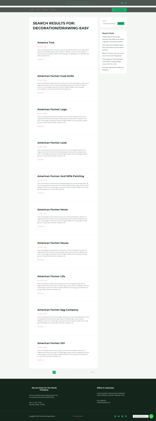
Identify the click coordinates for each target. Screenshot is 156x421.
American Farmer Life (51, 276)
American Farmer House (52, 242)
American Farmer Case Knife (55, 75)
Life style (39, 46)
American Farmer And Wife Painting (60, 176)
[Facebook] (115, 416)
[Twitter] (119, 416)
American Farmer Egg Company (57, 309)
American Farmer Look (52, 142)
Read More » (40, 59)
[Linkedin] (126, 416)
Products (53, 10)
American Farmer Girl (51, 343)
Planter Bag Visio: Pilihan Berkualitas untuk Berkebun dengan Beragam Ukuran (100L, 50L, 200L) (112, 61)
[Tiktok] (126, 3)
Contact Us (45, 10)
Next (93, 372)
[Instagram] (122, 3)
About (38, 10)
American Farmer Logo (52, 109)
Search (104, 21)
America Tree (45, 42)
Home (32, 10)
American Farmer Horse (52, 209)
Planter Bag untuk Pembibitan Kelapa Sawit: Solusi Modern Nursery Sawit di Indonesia (113, 47)
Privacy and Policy (78, 416)
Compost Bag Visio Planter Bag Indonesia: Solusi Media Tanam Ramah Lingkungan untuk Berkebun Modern (113, 39)
